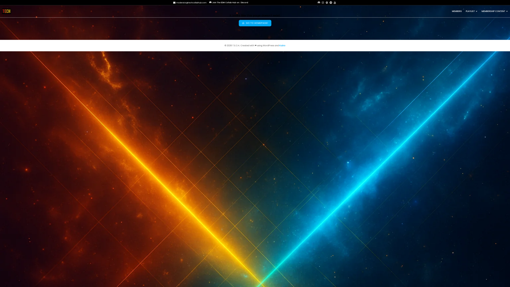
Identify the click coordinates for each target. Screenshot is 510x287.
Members (457, 11)
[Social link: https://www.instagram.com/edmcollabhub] (323, 3)
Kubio (282, 45)
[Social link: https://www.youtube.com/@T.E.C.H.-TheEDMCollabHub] (335, 3)
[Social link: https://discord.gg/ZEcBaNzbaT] (319, 3)
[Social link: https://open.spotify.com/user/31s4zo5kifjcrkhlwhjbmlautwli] (327, 3)
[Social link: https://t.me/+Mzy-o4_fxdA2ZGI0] (331, 3)
